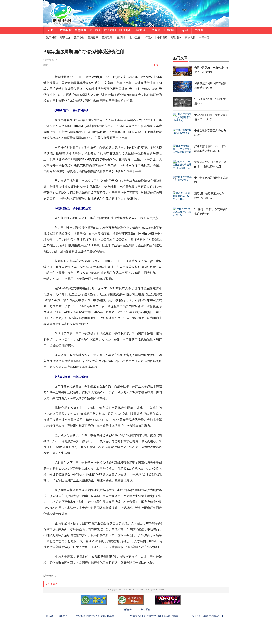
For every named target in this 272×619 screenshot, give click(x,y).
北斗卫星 (135, 37)
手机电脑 (162, 37)
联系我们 (110, 30)
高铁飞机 (190, 37)
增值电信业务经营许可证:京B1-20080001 (95, 616)
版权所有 (145, 609)
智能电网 (176, 37)
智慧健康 (93, 37)
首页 (51, 30)
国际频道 (140, 30)
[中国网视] (136, 26)
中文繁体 (154, 30)
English (184, 30)
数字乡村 (66, 30)
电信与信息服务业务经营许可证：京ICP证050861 (154, 616)
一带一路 (204, 37)
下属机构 (169, 30)
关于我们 (95, 30)
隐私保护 (127, 609)
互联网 (121, 37)
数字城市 (51, 37)
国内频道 (125, 30)
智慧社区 (80, 30)
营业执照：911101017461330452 (207, 616)
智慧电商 (107, 37)
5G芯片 (148, 37)
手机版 (198, 30)
